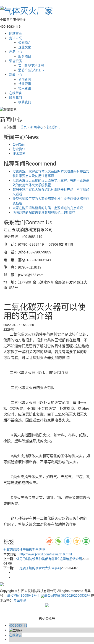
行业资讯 (24, 83)
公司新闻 (24, 79)
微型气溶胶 (37, 549)
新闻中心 (15, 74)
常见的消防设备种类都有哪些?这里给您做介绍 (49, 558)
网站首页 (15, 33)
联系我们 (15, 97)
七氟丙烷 (9, 549)
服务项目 (24, 56)
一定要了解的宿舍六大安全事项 (38, 567)
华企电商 (20, 600)
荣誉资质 (15, 60)
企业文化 (24, 47)
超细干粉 (22, 549)
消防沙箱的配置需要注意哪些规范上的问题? (44, 212)
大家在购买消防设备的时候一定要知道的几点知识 (48, 207)
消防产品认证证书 (31, 70)
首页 (23, 127)
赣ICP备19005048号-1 (23, 595)
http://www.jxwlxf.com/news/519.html (45, 554)
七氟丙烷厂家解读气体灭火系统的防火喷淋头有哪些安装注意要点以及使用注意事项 (51, 173)
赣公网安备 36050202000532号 (67, 595)
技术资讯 (24, 88)
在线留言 (15, 92)
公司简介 (24, 42)
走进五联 (15, 37)
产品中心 (15, 51)
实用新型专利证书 (31, 65)
